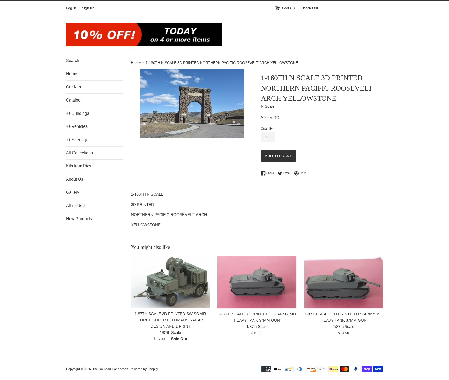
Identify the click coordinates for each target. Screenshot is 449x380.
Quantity (267, 128)
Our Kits (73, 87)
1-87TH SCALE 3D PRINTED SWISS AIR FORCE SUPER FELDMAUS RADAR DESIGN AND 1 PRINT (170, 320)
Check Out (309, 8)
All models (75, 205)
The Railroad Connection (110, 369)
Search (72, 60)
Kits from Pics (78, 166)
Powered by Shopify (144, 369)
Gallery (72, 192)
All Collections (79, 153)
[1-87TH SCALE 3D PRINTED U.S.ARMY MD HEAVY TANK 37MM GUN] (256, 282)
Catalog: (74, 100)
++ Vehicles (77, 126)
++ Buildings (77, 113)
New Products (79, 219)
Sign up (88, 8)
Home (71, 74)
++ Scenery (76, 139)
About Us (74, 179)
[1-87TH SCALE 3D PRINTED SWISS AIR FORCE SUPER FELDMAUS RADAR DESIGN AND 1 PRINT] (170, 282)
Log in (71, 8)
